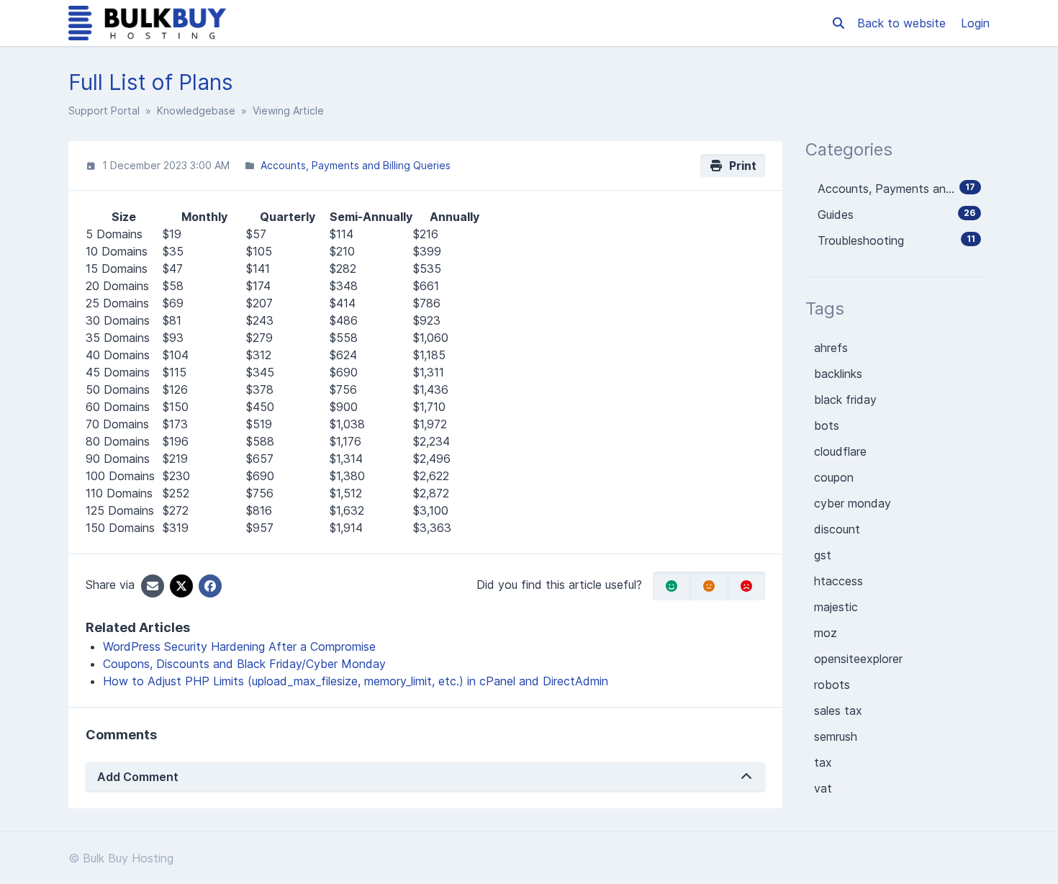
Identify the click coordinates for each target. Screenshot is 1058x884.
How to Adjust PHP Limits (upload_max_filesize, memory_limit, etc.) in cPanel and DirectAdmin (355, 681)
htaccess (838, 581)
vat (823, 788)
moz (825, 633)
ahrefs (831, 347)
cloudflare (840, 451)
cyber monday (852, 503)
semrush (835, 736)
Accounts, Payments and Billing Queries (356, 165)
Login (975, 23)
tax (823, 762)
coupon (834, 477)
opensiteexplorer (858, 658)
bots (826, 425)
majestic (836, 607)
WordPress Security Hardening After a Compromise (239, 646)
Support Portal (104, 110)
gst (822, 555)
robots (832, 684)
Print (739, 165)
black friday (845, 399)
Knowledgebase (196, 110)
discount (837, 529)
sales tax (838, 710)
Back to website (903, 23)
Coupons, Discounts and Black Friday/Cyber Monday (244, 664)
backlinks (838, 373)
